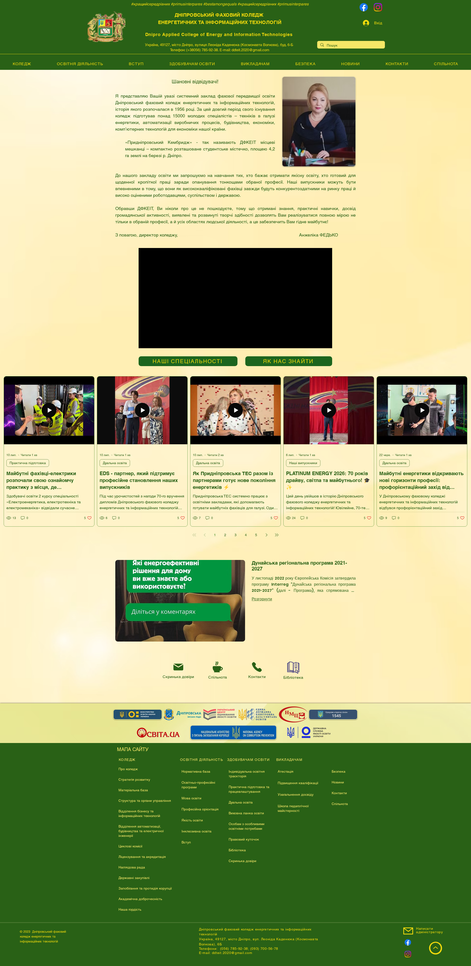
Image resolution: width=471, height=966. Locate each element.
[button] (346, 435)
